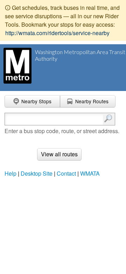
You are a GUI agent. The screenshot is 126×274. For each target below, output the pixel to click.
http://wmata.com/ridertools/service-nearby (57, 33)
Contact (66, 173)
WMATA (90, 173)
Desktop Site (36, 173)
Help (10, 173)
